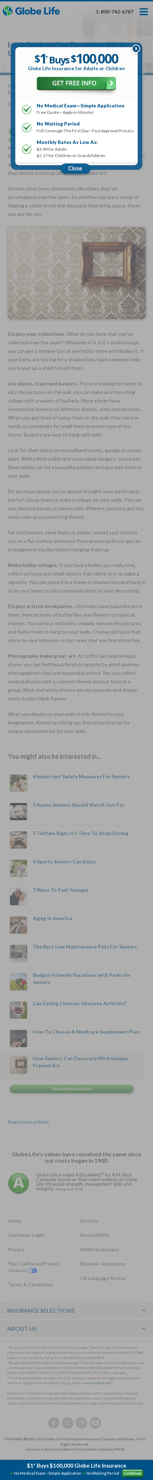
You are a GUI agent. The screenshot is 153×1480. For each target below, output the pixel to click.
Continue (132, 1473)
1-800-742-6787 (114, 12)
